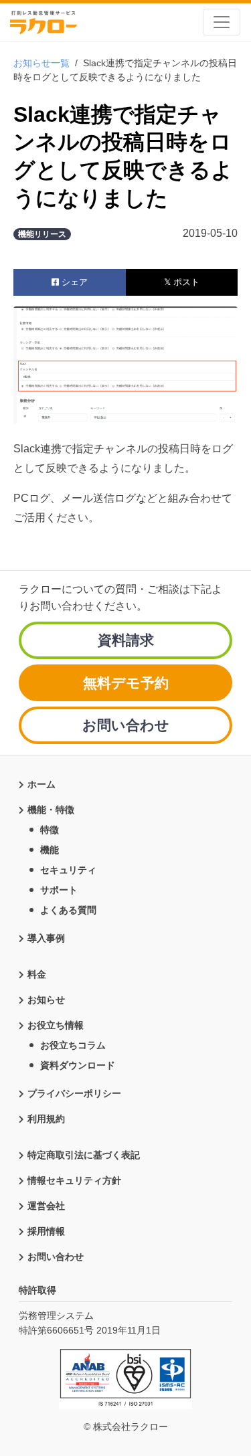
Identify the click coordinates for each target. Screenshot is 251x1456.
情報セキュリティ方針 (74, 1180)
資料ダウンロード (77, 1065)
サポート (59, 890)
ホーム (41, 784)
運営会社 (46, 1205)
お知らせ (46, 999)
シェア (73, 282)
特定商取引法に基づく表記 (83, 1155)
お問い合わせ (125, 725)
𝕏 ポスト (181, 282)
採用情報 (46, 1231)
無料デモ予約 (126, 683)
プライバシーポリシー (74, 1093)
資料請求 (126, 640)
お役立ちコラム (73, 1045)
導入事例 (46, 938)
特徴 (49, 829)
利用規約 (46, 1118)
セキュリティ (68, 869)
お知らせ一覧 (41, 63)
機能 (49, 849)
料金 (36, 974)
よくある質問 (68, 910)
